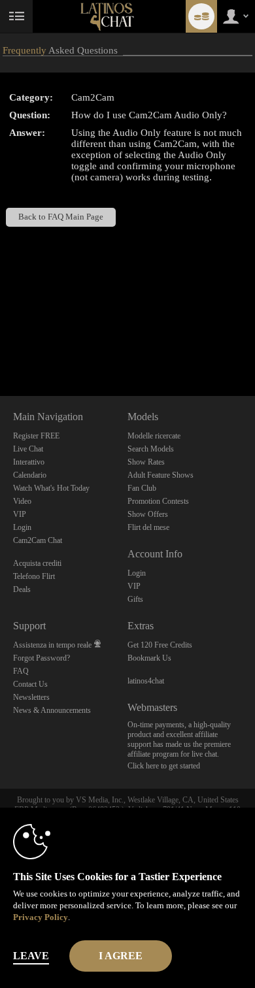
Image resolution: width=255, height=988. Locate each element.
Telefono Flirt (34, 576)
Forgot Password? (41, 658)
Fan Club (142, 488)
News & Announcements (52, 710)
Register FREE (36, 435)
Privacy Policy (40, 917)
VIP (19, 514)
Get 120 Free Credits (160, 645)
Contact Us (30, 684)
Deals (22, 589)
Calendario (29, 475)
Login (22, 527)
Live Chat (28, 448)
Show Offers (148, 514)
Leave (31, 955)
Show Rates (146, 462)
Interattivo (28, 462)
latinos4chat (146, 680)
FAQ (21, 671)
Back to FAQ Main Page (60, 217)
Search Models (151, 448)
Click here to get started (164, 765)
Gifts (135, 599)
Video (22, 501)
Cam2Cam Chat (37, 540)
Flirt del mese (148, 527)
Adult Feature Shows (161, 475)
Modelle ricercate (154, 435)
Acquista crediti (37, 563)
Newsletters (31, 697)
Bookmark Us (149, 658)
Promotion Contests (158, 501)
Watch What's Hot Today (51, 488)
